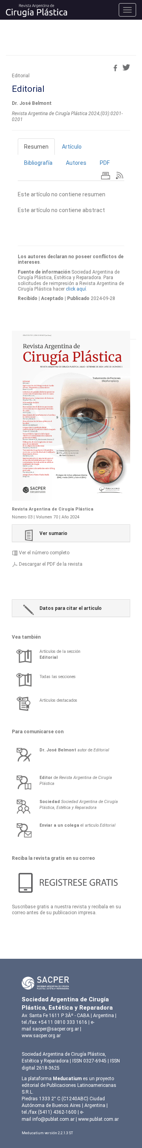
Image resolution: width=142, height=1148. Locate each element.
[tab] (71, 533)
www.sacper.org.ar (41, 1035)
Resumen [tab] (36, 147)
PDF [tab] (105, 163)
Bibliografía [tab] (38, 163)
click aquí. (76, 289)
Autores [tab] (76, 163)
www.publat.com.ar (98, 1119)
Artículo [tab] (72, 147)
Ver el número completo (44, 552)
